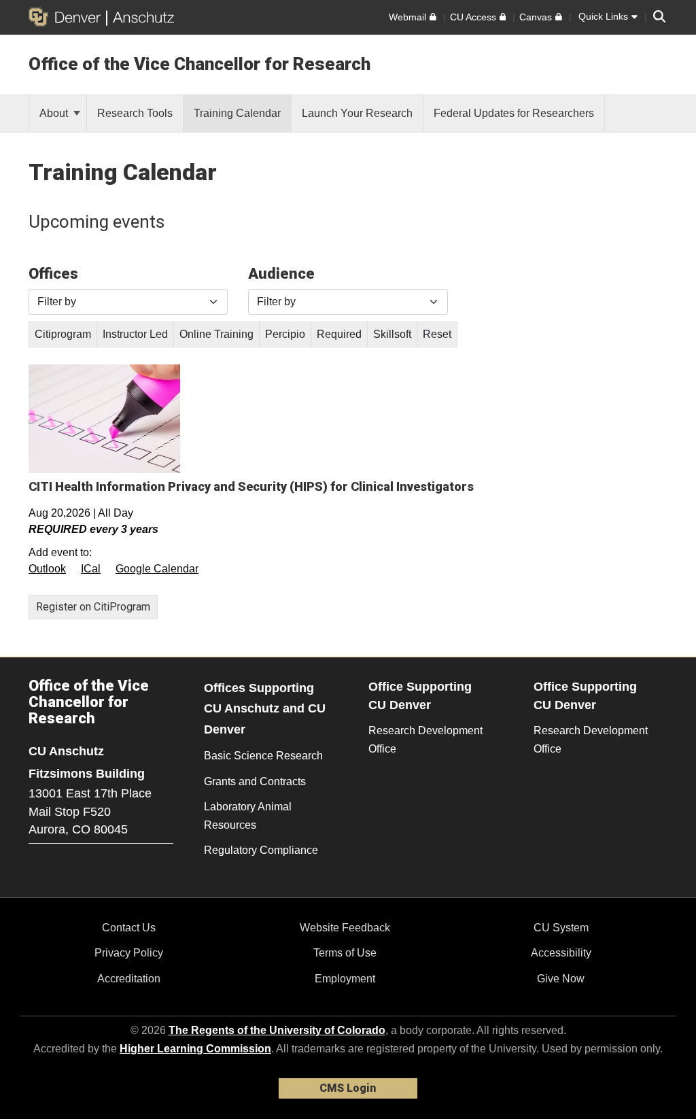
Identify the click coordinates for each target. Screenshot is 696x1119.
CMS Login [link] (347, 1088)
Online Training (216, 334)
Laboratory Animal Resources (248, 816)
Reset (437, 334)
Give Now (561, 978)
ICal (91, 568)
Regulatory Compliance (261, 850)
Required (339, 334)
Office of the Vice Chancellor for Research (199, 64)
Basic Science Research (263, 755)
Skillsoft (392, 334)
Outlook (47, 568)
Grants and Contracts (255, 781)
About (55, 113)
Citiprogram (63, 334)
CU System (561, 927)
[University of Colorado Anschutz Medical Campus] (140, 17)
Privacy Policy (128, 953)
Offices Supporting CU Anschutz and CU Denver (265, 708)
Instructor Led (135, 334)
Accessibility (561, 953)
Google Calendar (157, 568)
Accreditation (128, 978)
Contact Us (129, 927)
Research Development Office (425, 740)
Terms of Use (345, 953)
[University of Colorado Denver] (67, 17)
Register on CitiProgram (93, 606)
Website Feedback (345, 927)
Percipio (285, 334)
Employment (345, 978)
